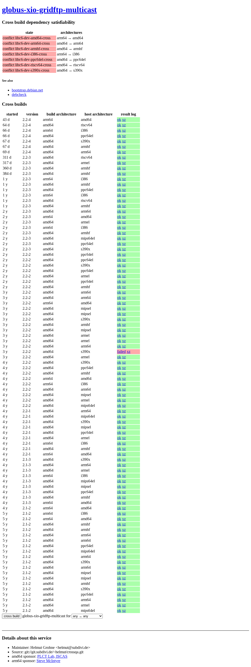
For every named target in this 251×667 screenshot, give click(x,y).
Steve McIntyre (48, 661)
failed (121, 351)
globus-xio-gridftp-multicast (49, 9)
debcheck (19, 94)
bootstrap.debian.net (27, 90)
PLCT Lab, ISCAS (52, 656)
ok (119, 119)
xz (124, 119)
